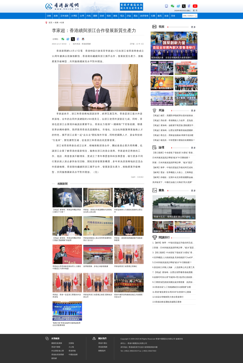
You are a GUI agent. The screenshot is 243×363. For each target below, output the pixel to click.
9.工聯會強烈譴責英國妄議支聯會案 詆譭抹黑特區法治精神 (179, 282)
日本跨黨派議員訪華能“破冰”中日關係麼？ (171, 158)
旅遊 (166, 16)
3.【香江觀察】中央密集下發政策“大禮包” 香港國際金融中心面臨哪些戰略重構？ (188, 252)
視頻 (109, 16)
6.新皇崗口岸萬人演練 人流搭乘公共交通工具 (173, 267)
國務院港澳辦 (56, 343)
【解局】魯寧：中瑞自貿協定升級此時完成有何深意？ (176, 167)
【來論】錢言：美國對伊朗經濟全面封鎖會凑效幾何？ (176, 115)
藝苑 (160, 16)
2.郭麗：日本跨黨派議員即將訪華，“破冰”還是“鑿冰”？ (176, 248)
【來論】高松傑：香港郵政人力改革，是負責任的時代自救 (178, 120)
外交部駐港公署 (57, 351)
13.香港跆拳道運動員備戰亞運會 (166, 302)
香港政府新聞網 (57, 355)
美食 (173, 16)
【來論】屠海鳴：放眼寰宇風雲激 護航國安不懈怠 (174, 125)
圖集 (115, 16)
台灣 (82, 16)
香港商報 (72, 351)
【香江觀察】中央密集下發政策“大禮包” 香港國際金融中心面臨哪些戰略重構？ (187, 153)
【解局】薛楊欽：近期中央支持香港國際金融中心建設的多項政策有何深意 (185, 177)
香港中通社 (102, 343)
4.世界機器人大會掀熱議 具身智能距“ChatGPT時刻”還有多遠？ (180, 257)
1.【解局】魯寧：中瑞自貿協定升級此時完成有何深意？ (177, 243)
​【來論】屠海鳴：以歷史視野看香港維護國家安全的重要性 (178, 130)
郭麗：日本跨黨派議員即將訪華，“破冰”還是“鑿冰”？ (175, 162)
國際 (95, 16)
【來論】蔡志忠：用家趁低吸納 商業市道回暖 (172, 135)
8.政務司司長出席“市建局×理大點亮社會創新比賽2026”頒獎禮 (180, 277)
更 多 (193, 27)
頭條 (49, 16)
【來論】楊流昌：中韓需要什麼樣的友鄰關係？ (173, 140)
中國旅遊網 (73, 355)
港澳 (56, 16)
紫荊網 (54, 358)
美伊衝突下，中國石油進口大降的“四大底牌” (172, 182)
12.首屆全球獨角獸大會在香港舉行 (168, 297)
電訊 (122, 16)
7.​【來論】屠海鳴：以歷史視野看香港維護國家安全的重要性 (179, 272)
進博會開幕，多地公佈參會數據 (95, 266)
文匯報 (71, 343)
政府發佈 (144, 16)
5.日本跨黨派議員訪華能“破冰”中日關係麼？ (172, 262)
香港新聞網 (102, 347)
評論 (129, 16)
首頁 (50, 22)
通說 (136, 16)
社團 (153, 16)
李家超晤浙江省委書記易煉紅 (125, 266)
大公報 (71, 347)
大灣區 (74, 16)
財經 (102, 16)
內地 (89, 16)
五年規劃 (64, 16)
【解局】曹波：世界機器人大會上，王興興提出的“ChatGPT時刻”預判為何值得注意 (189, 172)
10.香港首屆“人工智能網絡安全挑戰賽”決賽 (171, 287)
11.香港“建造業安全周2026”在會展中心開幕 (171, 292)
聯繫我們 (101, 351)
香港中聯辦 (55, 347)
